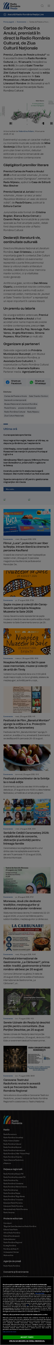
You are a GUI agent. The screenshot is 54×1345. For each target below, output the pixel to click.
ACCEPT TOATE (27, 1337)
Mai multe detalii (39, 1293)
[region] (27, 1311)
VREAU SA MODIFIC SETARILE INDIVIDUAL (27, 1341)
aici (27, 1305)
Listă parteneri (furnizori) (9, 1331)
